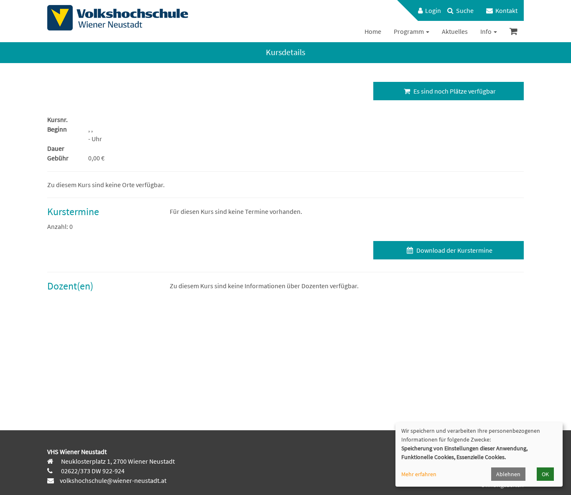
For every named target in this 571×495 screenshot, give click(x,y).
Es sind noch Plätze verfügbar (454, 91)
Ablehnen (508, 474)
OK (545, 474)
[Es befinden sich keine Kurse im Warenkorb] (513, 31)
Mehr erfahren (418, 474)
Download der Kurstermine (453, 250)
